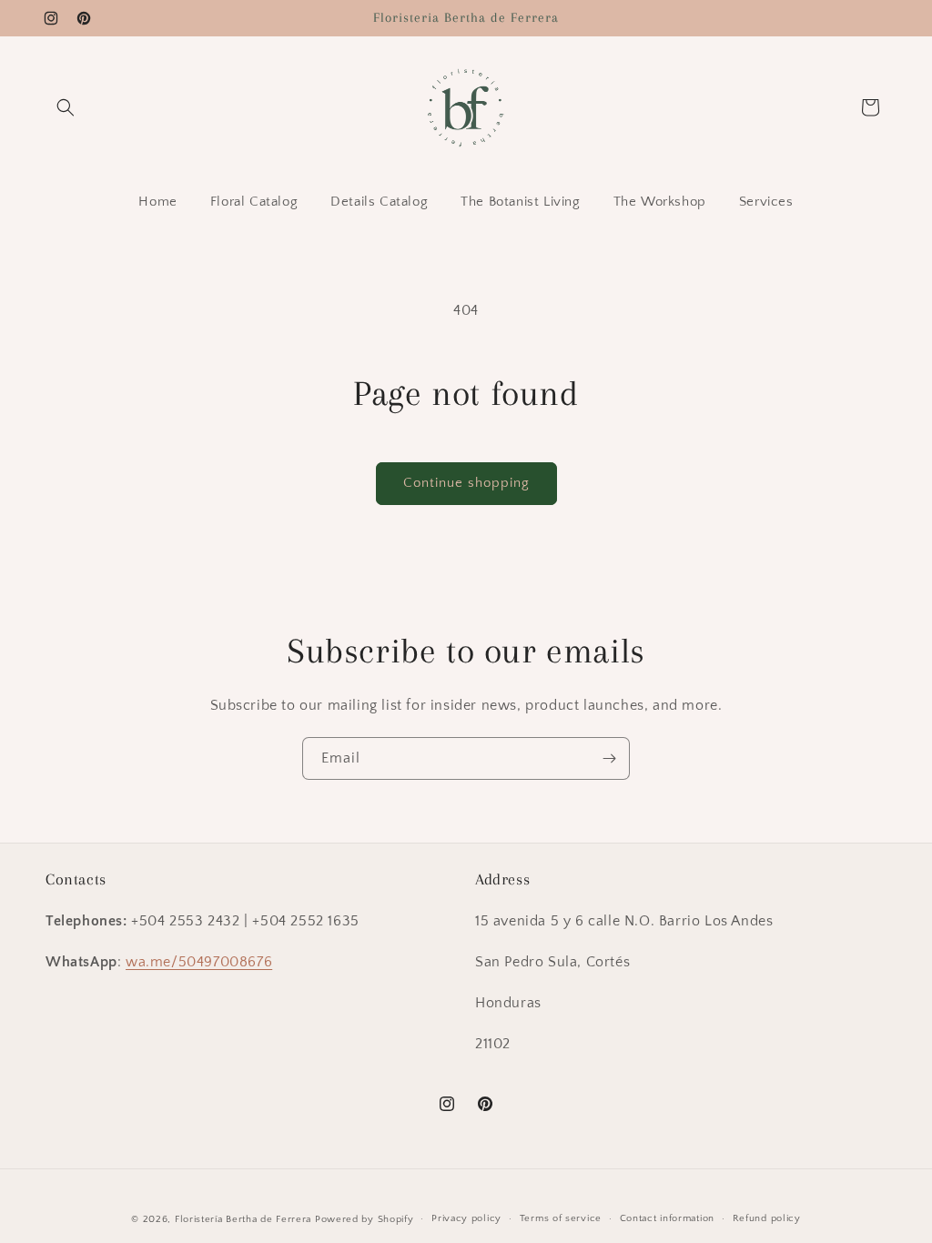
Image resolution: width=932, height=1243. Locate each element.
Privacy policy (466, 1218)
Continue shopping (466, 482)
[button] (66, 107)
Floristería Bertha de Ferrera (243, 1219)
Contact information (667, 1218)
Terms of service (561, 1218)
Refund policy (767, 1218)
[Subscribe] (609, 758)
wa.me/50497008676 (199, 962)
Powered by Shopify (364, 1219)
